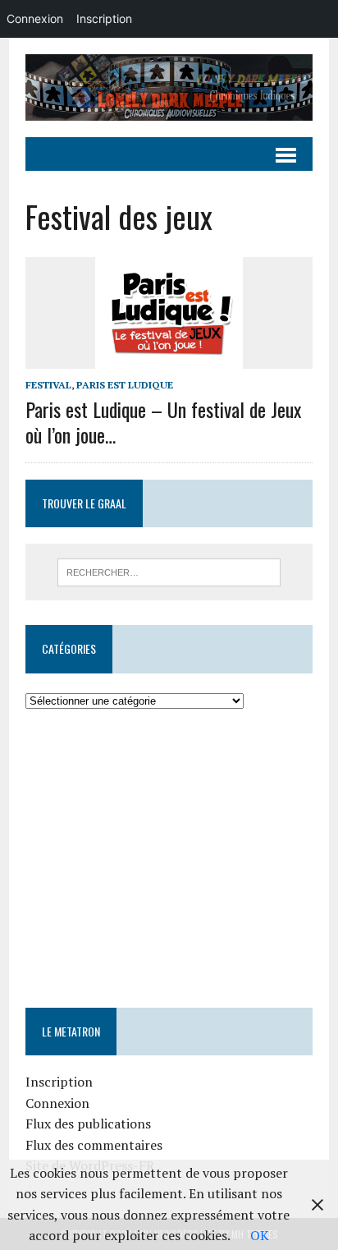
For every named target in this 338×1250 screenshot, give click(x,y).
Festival (48, 385)
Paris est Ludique (124, 385)
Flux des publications (88, 1123)
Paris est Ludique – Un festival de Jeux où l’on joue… (163, 421)
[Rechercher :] (168, 571)
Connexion (57, 1103)
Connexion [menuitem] (35, 18)
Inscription (59, 1082)
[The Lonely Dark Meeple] (169, 87)
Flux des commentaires (93, 1145)
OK (259, 1235)
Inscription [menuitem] (104, 18)
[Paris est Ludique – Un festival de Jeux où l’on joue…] (169, 357)
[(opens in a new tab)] (129, 760)
